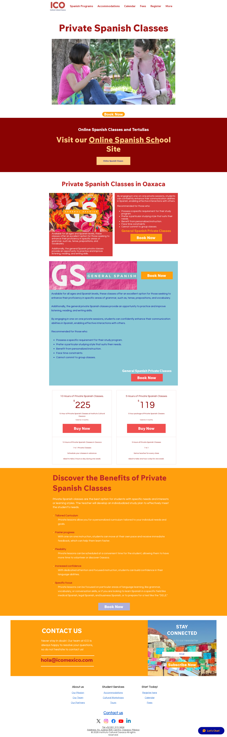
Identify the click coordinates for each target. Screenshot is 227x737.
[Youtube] (121, 721)
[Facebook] (113, 721)
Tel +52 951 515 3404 (113, 727)
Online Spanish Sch (124, 139)
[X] (98, 721)
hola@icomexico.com (67, 660)
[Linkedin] (128, 721)
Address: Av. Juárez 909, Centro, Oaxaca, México (113, 730)
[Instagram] (106, 721)
